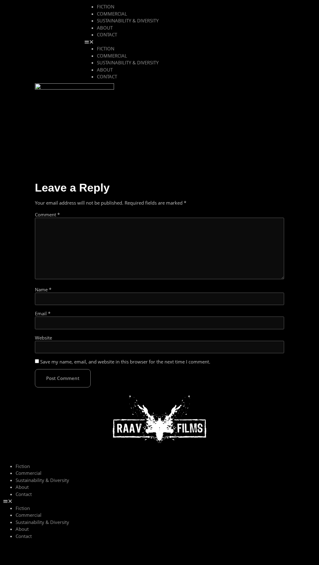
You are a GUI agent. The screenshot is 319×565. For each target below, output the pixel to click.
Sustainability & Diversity (128, 20)
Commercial (112, 14)
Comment (47, 214)
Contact (107, 34)
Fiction (105, 6)
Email (42, 313)
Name (43, 289)
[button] (198, 41)
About (105, 28)
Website (43, 338)
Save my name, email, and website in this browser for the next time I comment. (125, 361)
